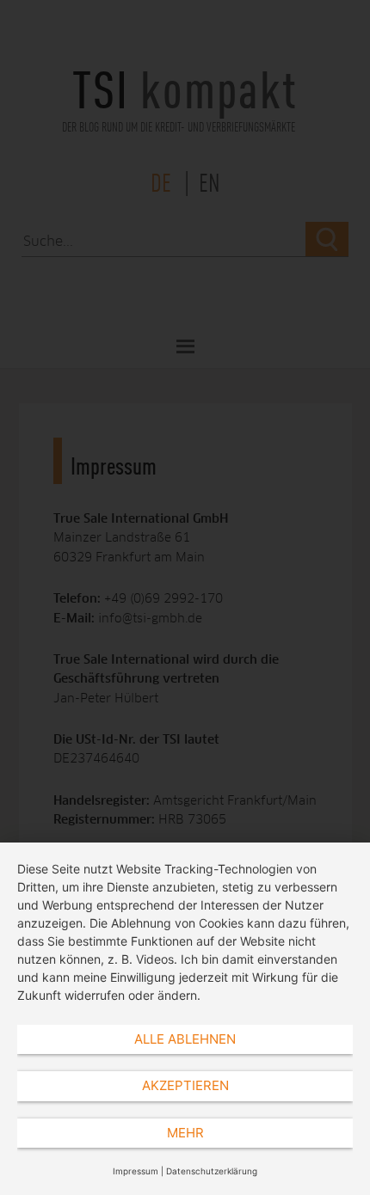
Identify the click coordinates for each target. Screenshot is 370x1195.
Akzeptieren (185, 1085)
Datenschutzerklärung (211, 1171)
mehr (185, 1133)
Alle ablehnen (185, 1039)
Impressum (135, 1171)
